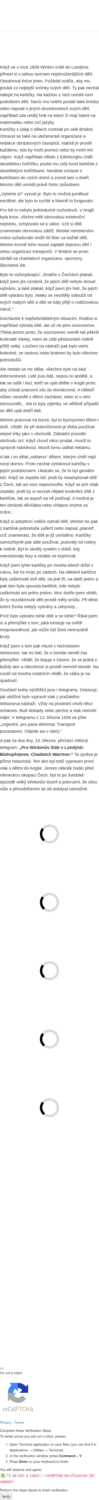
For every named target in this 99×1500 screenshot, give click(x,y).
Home (16, 49)
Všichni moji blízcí (40, 1190)
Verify (6, 1496)
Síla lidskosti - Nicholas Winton (49, 1205)
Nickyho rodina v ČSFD (40, 1181)
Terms (19, 1422)
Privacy (5, 1422)
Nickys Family (40, 1173)
